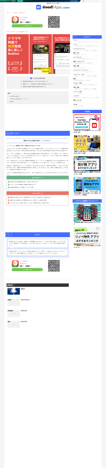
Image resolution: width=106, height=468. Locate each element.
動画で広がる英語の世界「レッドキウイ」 (20, 98)
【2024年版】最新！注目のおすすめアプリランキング (87, 223)
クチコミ (11, 101)
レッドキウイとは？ (14, 96)
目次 (9, 93)
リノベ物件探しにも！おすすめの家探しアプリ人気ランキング (87, 246)
